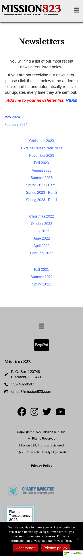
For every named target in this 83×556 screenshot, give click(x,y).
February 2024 (15, 124)
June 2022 (41, 238)
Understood (26, 548)
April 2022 (41, 246)
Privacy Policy (41, 465)
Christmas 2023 (41, 141)
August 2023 (42, 170)
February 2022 (41, 253)
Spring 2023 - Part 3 (41, 185)
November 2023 (41, 155)
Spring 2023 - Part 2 (41, 192)
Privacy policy (55, 548)
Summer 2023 (42, 178)
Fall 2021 (41, 269)
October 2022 (41, 224)
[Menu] (76, 10)
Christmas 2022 (41, 216)
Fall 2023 (41, 163)
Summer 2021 (42, 277)
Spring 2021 (41, 284)
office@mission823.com (31, 391)
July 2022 (41, 231)
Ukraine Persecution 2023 (41, 148)
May (12, 117)
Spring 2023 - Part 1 (41, 200)
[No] (77, 539)
